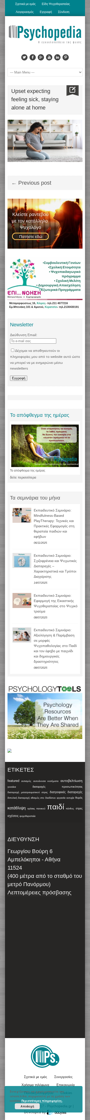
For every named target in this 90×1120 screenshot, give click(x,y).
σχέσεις (13, 816)
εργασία (61, 797)
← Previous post (31, 183)
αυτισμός (26, 781)
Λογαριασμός (25, 12)
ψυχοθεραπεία (28, 816)
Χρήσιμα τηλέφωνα (35, 1085)
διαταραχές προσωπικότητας (57, 786)
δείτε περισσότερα (23, 477)
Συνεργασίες (63, 1077)
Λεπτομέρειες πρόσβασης (40, 892)
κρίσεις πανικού (37, 808)
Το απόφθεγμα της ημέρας (27, 470)
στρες (79, 808)
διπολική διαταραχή (19, 797)
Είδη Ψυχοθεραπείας (56, 4)
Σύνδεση (64, 12)
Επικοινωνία (65, 1085)
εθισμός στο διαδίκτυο (43, 797)
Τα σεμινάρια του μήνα (35, 498)
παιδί (55, 807)
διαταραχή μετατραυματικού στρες (28, 792)
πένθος (70, 808)
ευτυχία (70, 797)
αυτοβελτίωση (71, 781)
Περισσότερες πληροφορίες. (42, 1101)
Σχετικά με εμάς (25, 4)
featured (13, 781)
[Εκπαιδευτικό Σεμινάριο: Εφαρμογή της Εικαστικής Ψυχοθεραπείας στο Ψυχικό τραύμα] (21, 600)
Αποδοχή (27, 1106)
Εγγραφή (46, 12)
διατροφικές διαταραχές (66, 792)
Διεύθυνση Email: (23, 335)
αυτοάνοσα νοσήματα (46, 781)
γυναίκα (12, 786)
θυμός (78, 797)
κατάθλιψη (17, 808)
